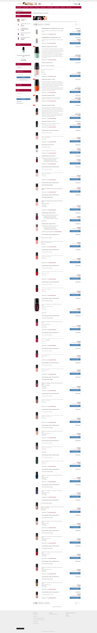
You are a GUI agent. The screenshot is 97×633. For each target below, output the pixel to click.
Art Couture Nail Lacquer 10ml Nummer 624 (50, 194)
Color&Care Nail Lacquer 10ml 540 (48, 212)
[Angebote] (29, 44)
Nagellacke (18, 12)
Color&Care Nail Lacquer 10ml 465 (48, 155)
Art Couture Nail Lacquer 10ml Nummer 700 (50, 298)
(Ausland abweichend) (52, 34)
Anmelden (23, 99)
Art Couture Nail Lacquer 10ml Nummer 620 (50, 166)
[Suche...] (52, 4)
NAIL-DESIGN (57, 7)
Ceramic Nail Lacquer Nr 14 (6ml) (48, 79)
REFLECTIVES (69, 7)
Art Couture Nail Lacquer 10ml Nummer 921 (50, 530)
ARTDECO (31, 7)
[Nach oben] (94, 631)
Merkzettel (78, 0)
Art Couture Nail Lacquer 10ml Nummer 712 (50, 332)
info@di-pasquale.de (54, 614)
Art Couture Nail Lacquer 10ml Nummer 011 (50, 130)
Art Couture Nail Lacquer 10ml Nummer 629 (50, 234)
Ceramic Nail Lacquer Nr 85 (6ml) (48, 95)
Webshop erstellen (45, 631)
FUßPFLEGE (63, 7)
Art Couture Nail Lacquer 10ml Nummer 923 (50, 592)
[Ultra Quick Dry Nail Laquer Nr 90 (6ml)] (23, 50)
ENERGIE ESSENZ (50, 7)
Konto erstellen (19, 101)
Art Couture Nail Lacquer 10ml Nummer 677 (50, 265)
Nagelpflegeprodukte (20, 10)
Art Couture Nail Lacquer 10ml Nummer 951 (50, 561)
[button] (69, 1)
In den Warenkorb (75, 34)
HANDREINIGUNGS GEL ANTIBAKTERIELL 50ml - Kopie (52, 28)
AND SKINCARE (43, 7)
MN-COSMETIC (19, 7)
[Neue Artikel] (29, 85)
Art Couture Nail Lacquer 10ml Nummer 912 (50, 500)
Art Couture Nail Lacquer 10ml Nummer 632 (50, 249)
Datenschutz (36, 621)
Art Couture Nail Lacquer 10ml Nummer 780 (50, 393)
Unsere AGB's (36, 614)
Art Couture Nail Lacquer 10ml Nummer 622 (50, 182)
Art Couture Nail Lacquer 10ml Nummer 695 (50, 282)
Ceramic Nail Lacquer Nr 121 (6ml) (48, 121)
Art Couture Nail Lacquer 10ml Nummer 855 (50, 469)
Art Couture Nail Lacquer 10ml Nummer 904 (50, 484)
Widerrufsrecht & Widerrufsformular (39, 619)
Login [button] (74, 0)
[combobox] (40, 24)
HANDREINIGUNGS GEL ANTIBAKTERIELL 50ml (51, 37)
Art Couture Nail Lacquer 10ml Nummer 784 (50, 409)
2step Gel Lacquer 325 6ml (47, 62)
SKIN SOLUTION (25, 7)
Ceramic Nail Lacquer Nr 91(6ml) (48, 105)
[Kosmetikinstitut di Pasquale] (27, 4)
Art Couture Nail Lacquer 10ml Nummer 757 (50, 362)
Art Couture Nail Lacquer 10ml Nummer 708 (50, 315)
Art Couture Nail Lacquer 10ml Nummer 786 (50, 425)
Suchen (23, 77)
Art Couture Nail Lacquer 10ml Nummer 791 (50, 440)
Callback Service (36, 623)
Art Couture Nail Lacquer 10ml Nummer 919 (50, 515)
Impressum (35, 616)
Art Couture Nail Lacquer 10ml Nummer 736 (50, 348)
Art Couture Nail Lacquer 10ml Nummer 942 (50, 546)
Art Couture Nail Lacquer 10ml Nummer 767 (50, 377)
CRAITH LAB (37, 7)
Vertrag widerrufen (20, 628)
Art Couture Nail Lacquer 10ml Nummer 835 (50, 455)
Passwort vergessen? (20, 103)
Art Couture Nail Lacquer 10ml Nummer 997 (50, 576)
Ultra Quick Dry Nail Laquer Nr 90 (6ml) (49, 46)
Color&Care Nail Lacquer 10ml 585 (48, 223)
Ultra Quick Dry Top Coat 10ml (48, 144)
